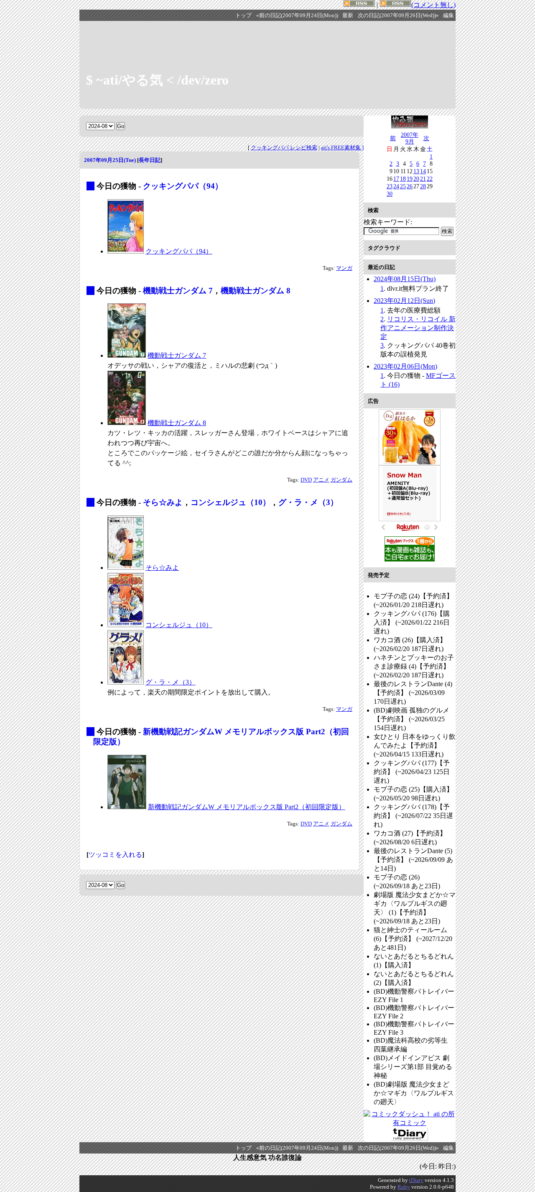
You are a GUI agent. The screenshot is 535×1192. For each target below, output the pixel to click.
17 (396, 178)
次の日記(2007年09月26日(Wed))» (398, 15)
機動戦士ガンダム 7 (178, 290)
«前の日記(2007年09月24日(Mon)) (297, 15)
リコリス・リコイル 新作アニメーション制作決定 (418, 327)
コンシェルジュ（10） (230, 502)
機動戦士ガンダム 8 (255, 290)
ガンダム (341, 480)
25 (403, 186)
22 (430, 178)
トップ (243, 15)
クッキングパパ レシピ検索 (284, 147)
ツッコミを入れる (115, 854)
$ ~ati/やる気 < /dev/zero (157, 79)
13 (416, 171)
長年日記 (149, 160)
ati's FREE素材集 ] (342, 147)
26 (410, 186)
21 (423, 178)
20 (416, 178)
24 (396, 186)
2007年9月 (409, 138)
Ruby (403, 1187)
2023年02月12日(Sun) (404, 300)
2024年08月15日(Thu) (405, 278)
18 (403, 178)
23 (389, 186)
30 (389, 193)
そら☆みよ (163, 502)
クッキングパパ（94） (183, 186)
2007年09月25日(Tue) (110, 160)
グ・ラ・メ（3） (308, 502)
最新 (347, 15)
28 (423, 186)
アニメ (321, 480)
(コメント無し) (433, 4)
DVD (306, 480)
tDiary (416, 1180)
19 (410, 178)
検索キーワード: (388, 222)
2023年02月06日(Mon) (405, 366)
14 (423, 171)
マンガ (344, 268)
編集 (448, 15)
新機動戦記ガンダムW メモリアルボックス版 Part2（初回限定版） (246, 806)
